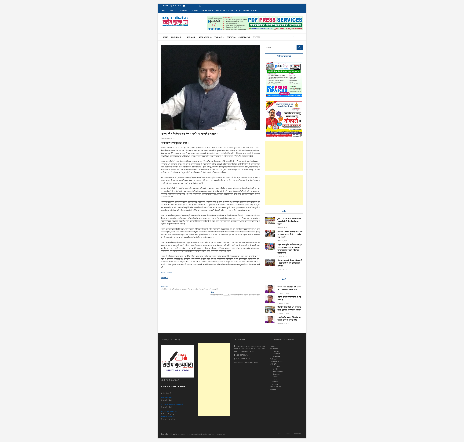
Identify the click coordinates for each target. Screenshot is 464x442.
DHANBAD (276, 356)
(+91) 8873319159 (242, 355)
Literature (276, 374)
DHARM (275, 369)
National (190, 37)
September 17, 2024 (169, 138)
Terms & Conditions (242, 10)
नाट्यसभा (275, 382)
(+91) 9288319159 (242, 359)
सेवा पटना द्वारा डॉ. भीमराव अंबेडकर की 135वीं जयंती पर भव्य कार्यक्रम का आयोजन (290, 263)
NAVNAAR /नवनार (168, 416)
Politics (275, 379)
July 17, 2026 (283, 241)
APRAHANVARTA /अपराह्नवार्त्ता (172, 404)
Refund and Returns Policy (224, 10)
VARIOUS (218, 37)
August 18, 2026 (284, 227)
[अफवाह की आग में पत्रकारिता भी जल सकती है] (270, 299)
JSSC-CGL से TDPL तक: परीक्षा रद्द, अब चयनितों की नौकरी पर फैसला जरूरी (289, 221)
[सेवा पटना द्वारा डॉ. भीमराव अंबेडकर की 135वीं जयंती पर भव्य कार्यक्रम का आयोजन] (270, 262)
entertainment (277, 371)
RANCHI (275, 351)
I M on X (164, 277)
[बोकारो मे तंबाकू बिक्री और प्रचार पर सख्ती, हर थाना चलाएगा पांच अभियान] (270, 309)
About (164, 10)
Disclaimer (194, 10)
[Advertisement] (284, 156)
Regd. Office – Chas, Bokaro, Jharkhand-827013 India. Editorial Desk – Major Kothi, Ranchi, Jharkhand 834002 (250, 348)
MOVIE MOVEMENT (169, 411)
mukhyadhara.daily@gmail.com (196, 6)
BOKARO (276, 354)
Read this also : (167, 272)
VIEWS (275, 377)
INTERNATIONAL (205, 37)
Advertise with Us (206, 10)
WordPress (201, 434)
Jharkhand (176, 37)
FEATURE (276, 366)
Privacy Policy (183, 10)
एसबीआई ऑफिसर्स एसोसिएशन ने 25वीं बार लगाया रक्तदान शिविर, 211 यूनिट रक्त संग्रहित (290, 234)
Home (165, 37)
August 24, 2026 (284, 293)
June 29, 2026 (283, 256)
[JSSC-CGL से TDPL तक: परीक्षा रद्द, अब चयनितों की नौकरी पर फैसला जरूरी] (270, 220)
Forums (288, 433)
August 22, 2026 (284, 313)
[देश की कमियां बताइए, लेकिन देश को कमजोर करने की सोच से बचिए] (270, 319)
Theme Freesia (192, 434)
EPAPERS (256, 37)
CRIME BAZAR (244, 37)
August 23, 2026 (284, 303)
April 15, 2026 (283, 269)
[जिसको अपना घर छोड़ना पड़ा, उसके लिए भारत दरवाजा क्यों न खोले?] (270, 289)
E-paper (254, 10)
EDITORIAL (231, 37)
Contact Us (173, 10)
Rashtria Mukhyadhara (169, 434)
